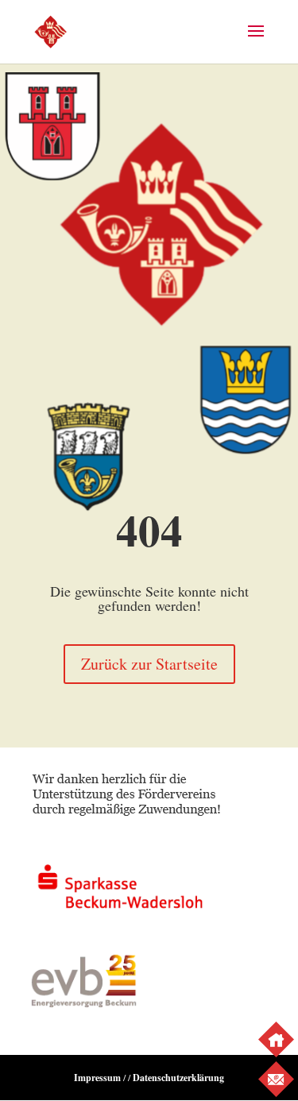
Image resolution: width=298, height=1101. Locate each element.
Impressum (97, 1077)
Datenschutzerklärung (178, 1077)
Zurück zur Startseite (149, 663)
